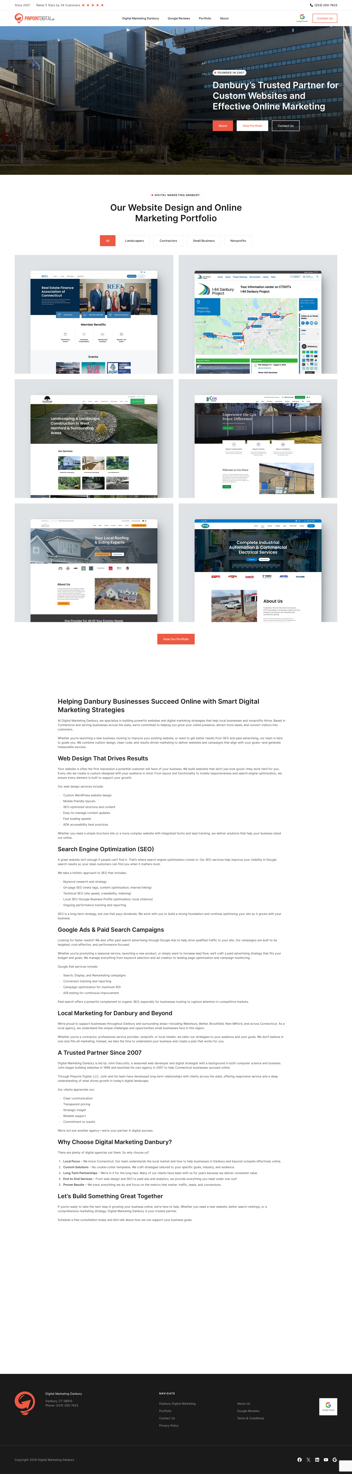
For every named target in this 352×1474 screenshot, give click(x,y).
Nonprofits (238, 240)
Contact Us (325, 18)
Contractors (168, 240)
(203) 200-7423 (325, 5)
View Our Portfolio (176, 639)
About (223, 126)
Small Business (204, 240)
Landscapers (134, 240)
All (108, 240)
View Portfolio (252, 126)
